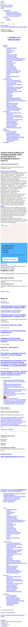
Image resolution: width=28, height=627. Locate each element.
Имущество (9, 96)
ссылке (2, 206)
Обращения (6, 130)
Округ (5, 46)
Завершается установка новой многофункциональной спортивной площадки (12, 339)
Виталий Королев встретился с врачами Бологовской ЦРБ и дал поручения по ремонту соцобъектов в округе (14, 373)
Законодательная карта (12, 12)
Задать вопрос (4, 264)
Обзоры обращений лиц (13, 139)
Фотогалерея (10, 64)
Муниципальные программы (14, 127)
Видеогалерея (10, 65)
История (9, 49)
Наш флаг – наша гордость (9, 347)
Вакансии (9, 93)
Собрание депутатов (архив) (14, 115)
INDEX (13, 612)
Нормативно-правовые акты (14, 13)
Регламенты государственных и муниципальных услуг (15, 120)
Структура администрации (13, 80)
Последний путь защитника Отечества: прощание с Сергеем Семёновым (13, 354)
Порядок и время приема (13, 135)
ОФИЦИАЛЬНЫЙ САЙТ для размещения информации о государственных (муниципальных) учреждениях (14, 498)
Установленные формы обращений (15, 137)
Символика (9, 52)
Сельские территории (12, 69)
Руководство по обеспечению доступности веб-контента (14, 15)
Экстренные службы (12, 54)
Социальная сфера (11, 62)
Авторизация (4, 625)
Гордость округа (11, 50)
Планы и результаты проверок (14, 84)
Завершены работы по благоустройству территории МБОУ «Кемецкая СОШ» (13, 306)
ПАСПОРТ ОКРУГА (6, 454)
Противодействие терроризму (14, 108)
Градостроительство (12, 125)
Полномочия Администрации (14, 81)
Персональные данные (12, 103)
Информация (7, 10)
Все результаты (4, 25)
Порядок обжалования (12, 123)
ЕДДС (8, 75)
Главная (6, 45)
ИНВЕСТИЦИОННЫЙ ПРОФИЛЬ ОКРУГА (13, 456)
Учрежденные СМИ (12, 89)
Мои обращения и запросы (13, 134)
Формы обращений (11, 122)
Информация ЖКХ (11, 106)
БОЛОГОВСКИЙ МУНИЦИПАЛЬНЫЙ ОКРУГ (14, 27)
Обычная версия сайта (6, 6)
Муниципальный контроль (13, 98)
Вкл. (9, 5)
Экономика (9, 61)
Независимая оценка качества (14, 91)
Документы (6, 111)
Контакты (6, 142)
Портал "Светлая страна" (10, 500)
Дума (8, 53)
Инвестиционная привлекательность (16, 58)
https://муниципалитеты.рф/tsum (9, 171)
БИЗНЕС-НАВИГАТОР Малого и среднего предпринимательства (15, 494)
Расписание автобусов (12, 57)
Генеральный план (11, 66)
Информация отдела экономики (15, 87)
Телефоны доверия (11, 56)
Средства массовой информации (15, 60)
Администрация (8, 79)
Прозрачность (10, 141)
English (5, 17)
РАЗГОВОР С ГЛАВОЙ (7, 429)
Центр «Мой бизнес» (9, 501)
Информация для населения (14, 71)
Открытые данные (11, 68)
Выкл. (11, 5)
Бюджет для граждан (12, 104)
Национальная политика (13, 72)
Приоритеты (10, 95)
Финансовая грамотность (13, 76)
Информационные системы (14, 88)
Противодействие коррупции (14, 99)
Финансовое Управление (13, 110)
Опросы (9, 73)
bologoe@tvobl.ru (14, 39)
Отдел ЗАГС (10, 85)
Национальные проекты (13, 107)
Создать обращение (12, 131)
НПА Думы (10, 114)
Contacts (9, 20)
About (8, 18)
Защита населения (11, 83)
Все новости (4, 301)
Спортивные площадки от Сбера (11, 325)
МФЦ (5, 129)
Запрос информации (12, 133)
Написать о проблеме (10, 259)
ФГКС (8, 77)
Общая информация (12, 48)
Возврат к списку (5, 291)
